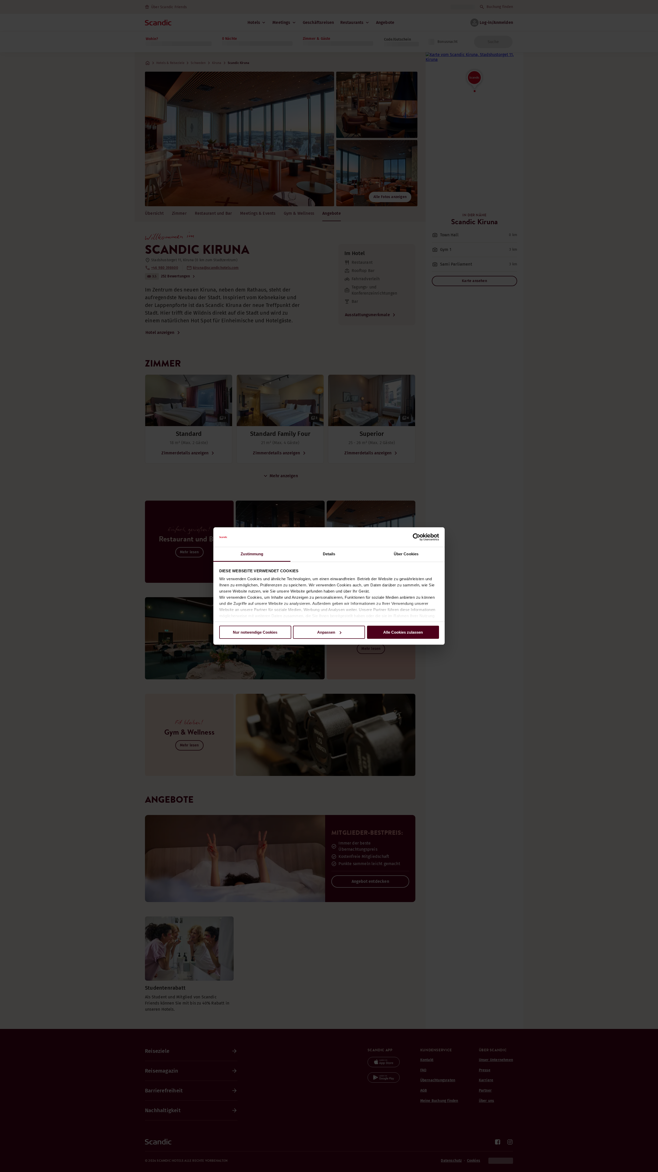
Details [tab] (329, 554)
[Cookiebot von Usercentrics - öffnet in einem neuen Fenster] (416, 537)
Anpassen (326, 632)
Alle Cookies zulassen (403, 632)
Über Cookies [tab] (406, 554)
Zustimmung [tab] (252, 554)
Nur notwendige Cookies (255, 632)
